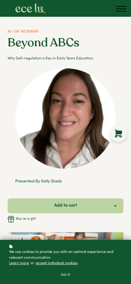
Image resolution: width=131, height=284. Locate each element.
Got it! (65, 275)
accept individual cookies (56, 263)
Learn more (19, 263)
